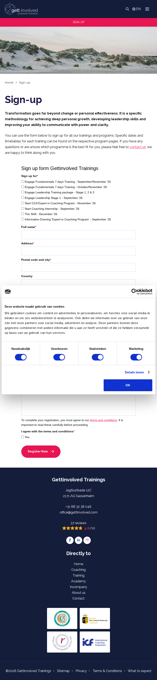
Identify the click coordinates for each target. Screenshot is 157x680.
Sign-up (78, 22)
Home (78, 564)
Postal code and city (36, 259)
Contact (78, 598)
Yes (27, 437)
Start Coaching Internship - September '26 (52, 208)
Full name (28, 227)
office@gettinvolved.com (79, 512)
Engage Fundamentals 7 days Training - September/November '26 (68, 181)
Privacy (81, 671)
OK (128, 385)
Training (78, 575)
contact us (138, 147)
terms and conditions (103, 420)
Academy (78, 581)
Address (27, 243)
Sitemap (63, 671)
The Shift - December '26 (41, 214)
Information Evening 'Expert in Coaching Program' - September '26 (68, 219)
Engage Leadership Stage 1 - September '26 (54, 197)
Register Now (38, 451)
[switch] (59, 357)
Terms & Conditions (107, 671)
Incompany (78, 587)
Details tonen (134, 372)
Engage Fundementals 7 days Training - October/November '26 (66, 187)
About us (78, 593)
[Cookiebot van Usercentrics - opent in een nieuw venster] (134, 292)
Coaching (78, 570)
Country (27, 276)
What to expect (139, 671)
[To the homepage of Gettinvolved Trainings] (21, 9)
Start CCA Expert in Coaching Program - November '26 (60, 203)
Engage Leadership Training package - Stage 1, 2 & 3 (59, 192)
